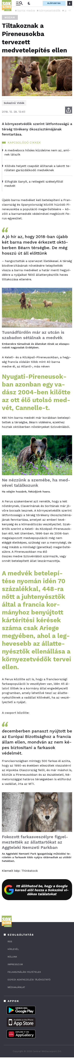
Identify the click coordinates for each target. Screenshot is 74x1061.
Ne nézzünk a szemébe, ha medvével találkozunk (36, 483)
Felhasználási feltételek (24, 972)
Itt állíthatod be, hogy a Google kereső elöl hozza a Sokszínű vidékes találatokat (41, 890)
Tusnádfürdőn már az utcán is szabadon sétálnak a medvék (33, 335)
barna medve (26, 10)
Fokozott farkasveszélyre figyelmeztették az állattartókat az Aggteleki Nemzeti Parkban (35, 842)
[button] (69, 10)
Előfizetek (54, 3)
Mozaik (10, 17)
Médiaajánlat (16, 987)
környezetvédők (49, 10)
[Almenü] (19, 3)
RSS (10, 941)
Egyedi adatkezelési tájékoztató (29, 979)
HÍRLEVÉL (13, 949)
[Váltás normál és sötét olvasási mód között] (29, 3)
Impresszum (15, 964)
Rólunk (12, 956)
